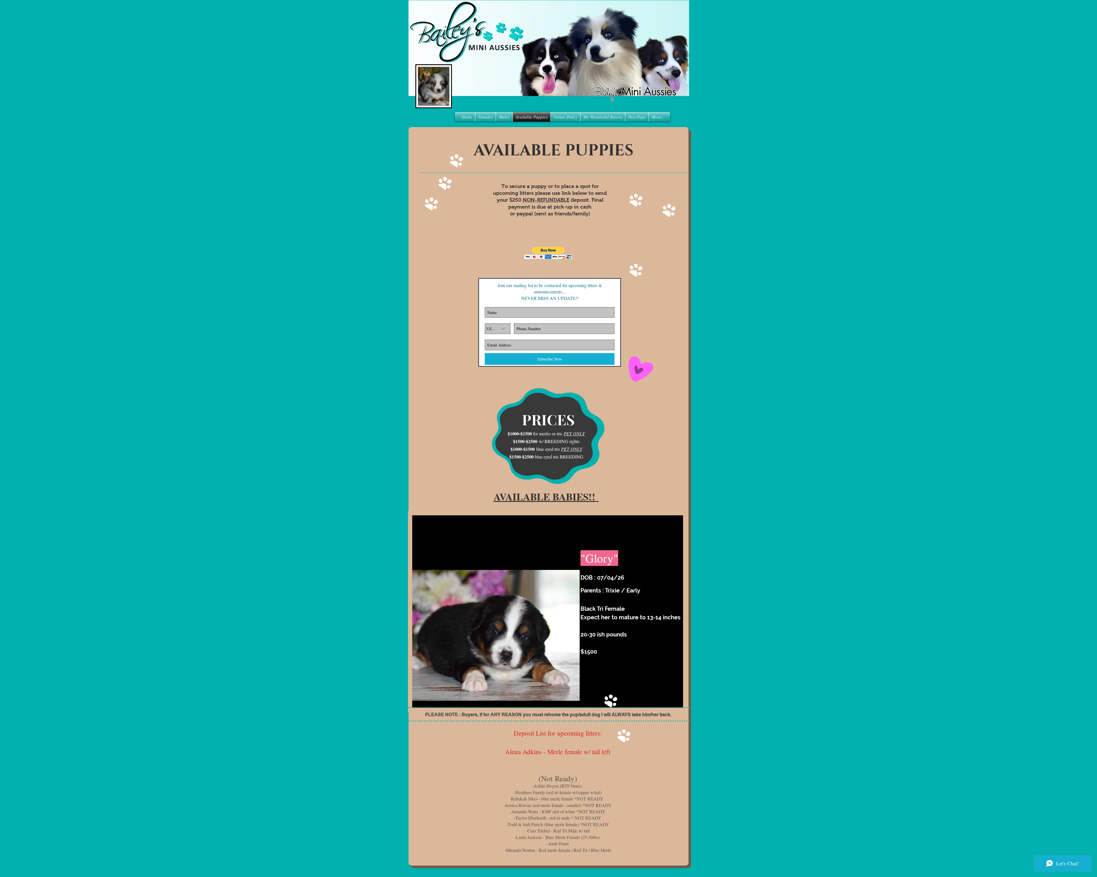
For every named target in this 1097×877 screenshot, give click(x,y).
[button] (548, 253)
